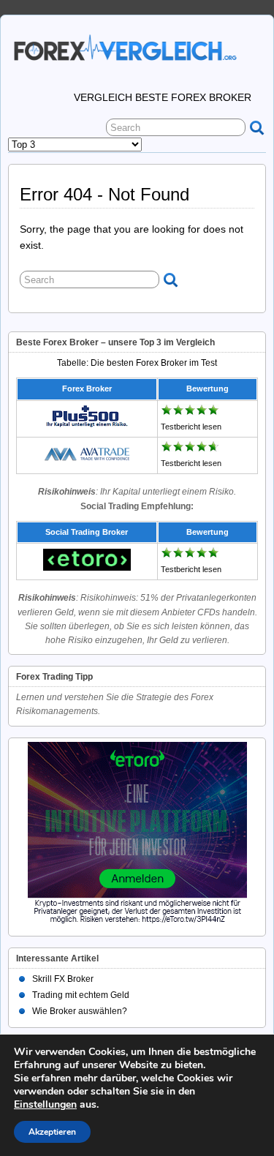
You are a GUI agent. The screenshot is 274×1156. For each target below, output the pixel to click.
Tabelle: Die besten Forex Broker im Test (137, 363)
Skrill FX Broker (63, 979)
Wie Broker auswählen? (79, 1011)
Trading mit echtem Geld (80, 995)
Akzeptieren (52, 1132)
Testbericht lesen (191, 426)
